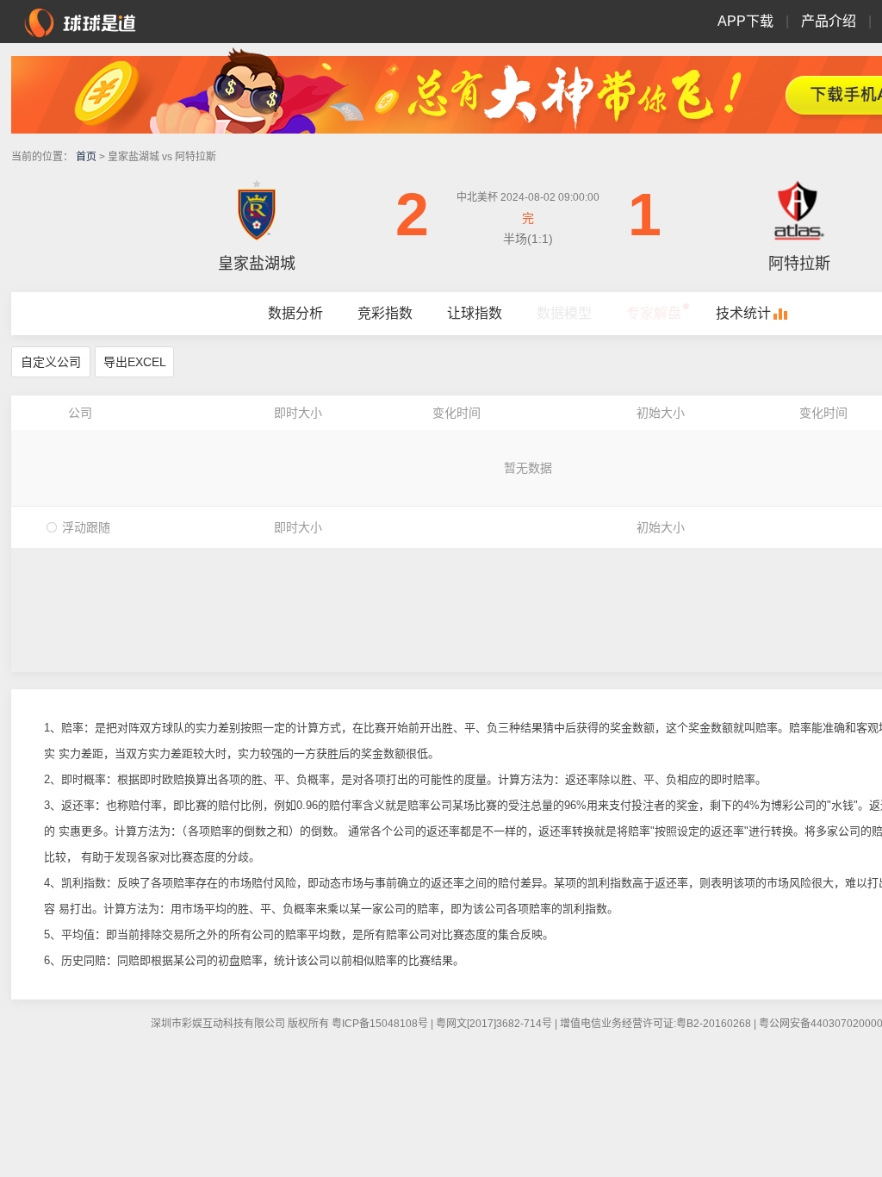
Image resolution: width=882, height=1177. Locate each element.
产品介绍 (828, 21)
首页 (86, 157)
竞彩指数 (385, 313)
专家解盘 (653, 313)
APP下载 (745, 21)
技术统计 (743, 313)
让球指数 (474, 313)
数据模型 (564, 313)
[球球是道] (80, 20)
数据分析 (295, 313)
